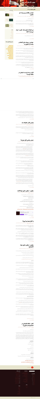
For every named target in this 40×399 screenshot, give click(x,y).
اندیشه (23, 124)
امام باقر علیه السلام (23, 141)
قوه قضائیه (23, 76)
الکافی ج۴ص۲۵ (27, 155)
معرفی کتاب (28, 7)
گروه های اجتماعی (20, 76)
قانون (25, 76)
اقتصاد (24, 16)
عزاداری (19, 141)
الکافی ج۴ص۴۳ (20, 302)
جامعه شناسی (32, 76)
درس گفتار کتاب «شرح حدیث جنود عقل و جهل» (7, 20)
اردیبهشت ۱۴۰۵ (34, 378)
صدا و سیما (12, 34)
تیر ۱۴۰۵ (34, 376)
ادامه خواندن (32, 216)
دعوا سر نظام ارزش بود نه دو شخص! (26, 13)
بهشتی (21, 124)
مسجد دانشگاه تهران (19, 192)
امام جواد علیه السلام (25, 192)
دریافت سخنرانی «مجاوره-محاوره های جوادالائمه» (28, 209)
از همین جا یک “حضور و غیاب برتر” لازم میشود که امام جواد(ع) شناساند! (27, 259)
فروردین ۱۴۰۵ (34, 379)
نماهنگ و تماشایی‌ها (28, 16)
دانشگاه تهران (22, 192)
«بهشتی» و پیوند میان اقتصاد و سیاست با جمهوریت (26, 43)
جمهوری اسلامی (29, 76)
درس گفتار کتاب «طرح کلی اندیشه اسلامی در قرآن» (11, 15)
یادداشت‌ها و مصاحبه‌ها (28, 124)
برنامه (22, 124)
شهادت (21, 141)
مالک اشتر (30, 223)
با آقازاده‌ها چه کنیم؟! (27, 221)
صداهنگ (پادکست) (12, 35)
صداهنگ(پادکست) (34, 7)
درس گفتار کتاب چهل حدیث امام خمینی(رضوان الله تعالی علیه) (11, 25)
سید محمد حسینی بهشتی (22, 16)
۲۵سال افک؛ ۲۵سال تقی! (29, 318)
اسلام (24, 124)
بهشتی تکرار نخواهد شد (27, 123)
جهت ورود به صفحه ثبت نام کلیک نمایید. (29, 360)
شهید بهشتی (19, 16)
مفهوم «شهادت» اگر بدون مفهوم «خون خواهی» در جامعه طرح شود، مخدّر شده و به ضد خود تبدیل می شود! (24, 373)
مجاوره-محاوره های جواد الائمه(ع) (26, 246)
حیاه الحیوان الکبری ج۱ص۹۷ (19, 181)
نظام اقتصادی (32, 46)
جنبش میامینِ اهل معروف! (27, 140)
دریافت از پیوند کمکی (19, 209)
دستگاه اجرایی (27, 76)
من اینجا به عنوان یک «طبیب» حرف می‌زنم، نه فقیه (24, 31)
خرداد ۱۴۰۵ (34, 377)
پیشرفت (23, 33)
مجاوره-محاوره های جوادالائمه (25, 191)
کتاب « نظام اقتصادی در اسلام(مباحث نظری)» (27, 324)
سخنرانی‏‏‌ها (29, 192)
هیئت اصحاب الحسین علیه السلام (30, 193)
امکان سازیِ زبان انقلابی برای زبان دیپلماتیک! (25, 380)
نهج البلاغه (28, 223)
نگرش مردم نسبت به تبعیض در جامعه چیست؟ (25, 73)
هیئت (18, 141)
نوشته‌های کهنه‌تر (30, 367)
